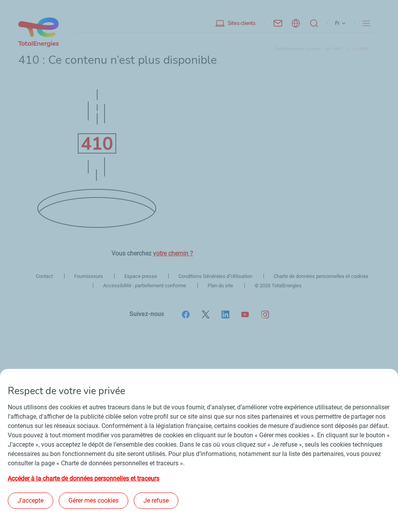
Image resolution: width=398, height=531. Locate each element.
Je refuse (156, 500)
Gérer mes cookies (93, 500)
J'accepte (30, 500)
